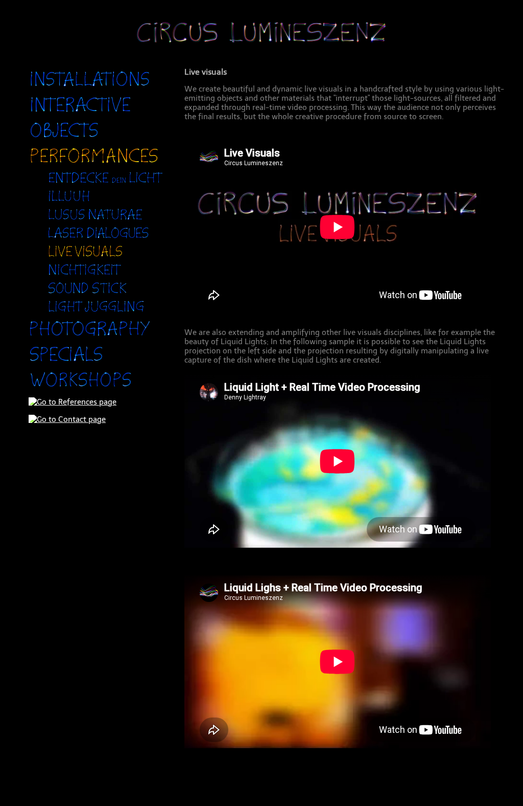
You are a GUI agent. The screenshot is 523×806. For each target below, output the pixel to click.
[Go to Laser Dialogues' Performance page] (98, 238)
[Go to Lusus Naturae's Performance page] (95, 220)
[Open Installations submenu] (90, 88)
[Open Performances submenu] (94, 164)
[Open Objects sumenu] (65, 139)
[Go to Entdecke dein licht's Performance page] (105, 183)
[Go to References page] (73, 402)
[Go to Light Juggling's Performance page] (96, 312)
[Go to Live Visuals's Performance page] (85, 256)
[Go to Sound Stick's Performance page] (87, 293)
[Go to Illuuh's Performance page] (69, 201)
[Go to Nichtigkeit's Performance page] (85, 275)
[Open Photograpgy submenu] (90, 337)
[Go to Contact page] (67, 419)
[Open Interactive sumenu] (80, 113)
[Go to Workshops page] (81, 388)
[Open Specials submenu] (66, 363)
